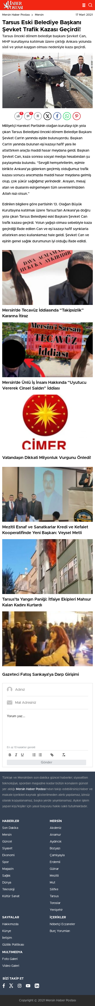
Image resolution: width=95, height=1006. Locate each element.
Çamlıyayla (57, 855)
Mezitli (54, 875)
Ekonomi (8, 855)
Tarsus (54, 896)
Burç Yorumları (60, 931)
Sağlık (6, 875)
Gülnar (54, 869)
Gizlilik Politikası (13, 944)
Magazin (8, 869)
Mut (52, 882)
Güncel (7, 841)
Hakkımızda (10, 924)
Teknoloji (8, 889)
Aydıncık (56, 841)
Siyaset (7, 848)
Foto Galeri (10, 959)
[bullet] (40, 754)
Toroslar (55, 903)
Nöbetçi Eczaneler (62, 924)
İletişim (7, 937)
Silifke (54, 889)
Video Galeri (10, 965)
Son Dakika (10, 828)
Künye (6, 931)
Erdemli (55, 862)
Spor (5, 862)
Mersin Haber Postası (16, 14)
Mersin (39, 14)
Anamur (55, 834)
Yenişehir (56, 909)
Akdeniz (55, 828)
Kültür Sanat (10, 896)
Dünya (6, 882)
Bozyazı (55, 848)
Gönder (46, 762)
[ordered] (34, 754)
